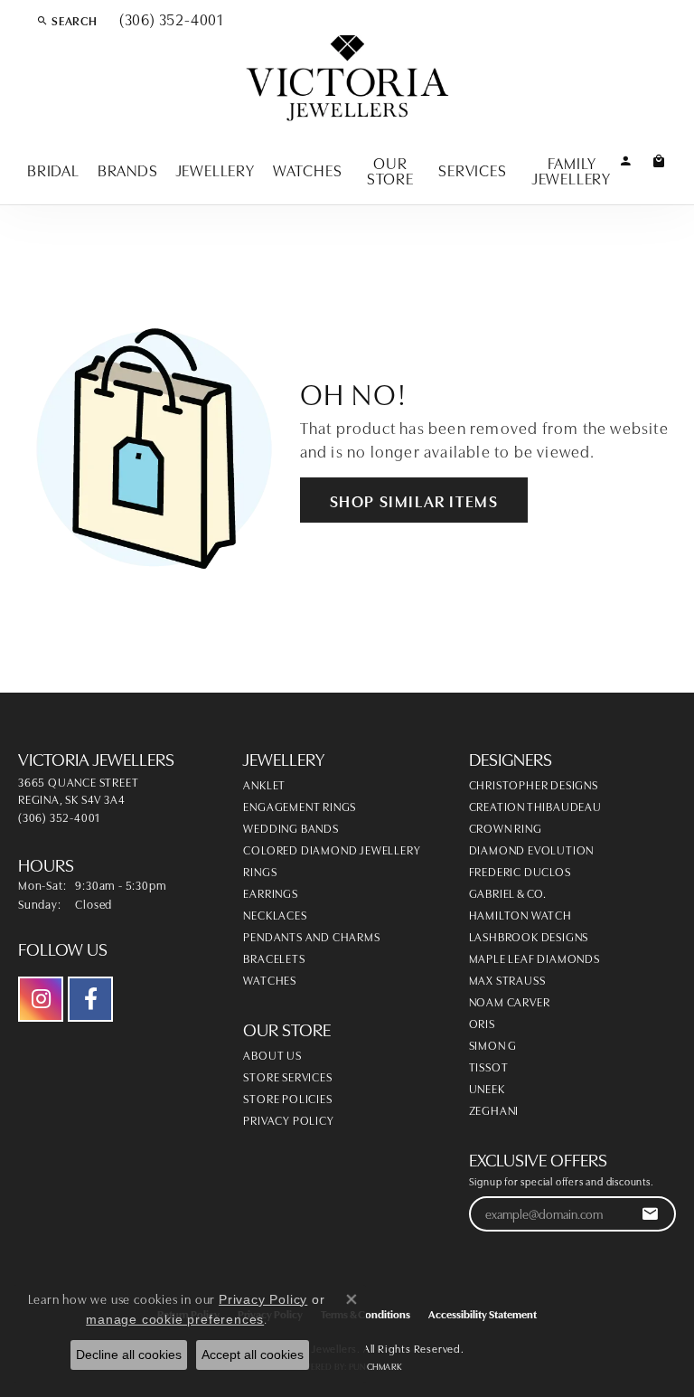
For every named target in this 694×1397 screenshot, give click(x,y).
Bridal (53, 169)
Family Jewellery (571, 170)
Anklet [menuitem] (264, 784)
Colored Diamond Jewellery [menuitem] (331, 849)
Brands (128, 169)
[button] (67, 20)
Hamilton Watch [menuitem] (520, 914)
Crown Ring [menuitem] (505, 827)
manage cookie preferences (175, 1319)
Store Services (287, 1076)
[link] (169, 20)
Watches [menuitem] (269, 979)
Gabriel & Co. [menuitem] (508, 892)
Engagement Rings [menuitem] (299, 806)
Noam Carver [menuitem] (509, 1001)
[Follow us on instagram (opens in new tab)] (40, 999)
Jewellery (215, 169)
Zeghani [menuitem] (494, 1109)
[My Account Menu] (625, 160)
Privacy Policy (288, 1119)
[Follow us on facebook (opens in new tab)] (90, 999)
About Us (272, 1054)
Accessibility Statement (482, 1313)
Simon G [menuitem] (493, 1044)
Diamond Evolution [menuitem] (532, 849)
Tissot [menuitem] (489, 1066)
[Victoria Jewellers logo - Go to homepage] (347, 79)
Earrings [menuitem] (270, 892)
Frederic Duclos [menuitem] (520, 871)
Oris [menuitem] (482, 1023)
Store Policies (287, 1098)
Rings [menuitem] (260, 871)
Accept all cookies (253, 1354)
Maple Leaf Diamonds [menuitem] (534, 957)
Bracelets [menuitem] (274, 957)
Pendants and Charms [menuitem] (311, 936)
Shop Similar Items (414, 500)
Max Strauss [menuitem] (507, 979)
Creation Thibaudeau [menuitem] (535, 806)
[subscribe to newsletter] (650, 1214)
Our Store (390, 170)
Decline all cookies (129, 1354)
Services (472, 169)
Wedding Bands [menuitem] (290, 827)
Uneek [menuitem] (487, 1088)
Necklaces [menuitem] (274, 914)
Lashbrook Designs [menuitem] (529, 936)
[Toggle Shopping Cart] (659, 160)
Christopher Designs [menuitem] (533, 784)
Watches (307, 169)
